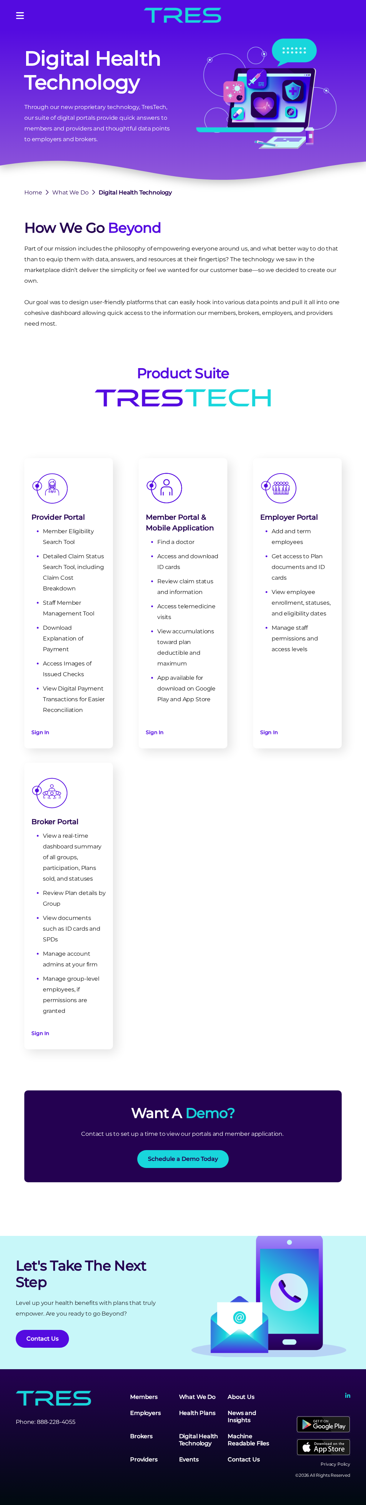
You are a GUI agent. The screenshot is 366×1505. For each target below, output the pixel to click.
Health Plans (197, 1413)
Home (33, 192)
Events (189, 1459)
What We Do (70, 192)
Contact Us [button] (42, 1338)
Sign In (40, 732)
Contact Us (243, 1459)
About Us (241, 1396)
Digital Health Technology (198, 1440)
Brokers (141, 1436)
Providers (144, 1459)
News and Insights (242, 1417)
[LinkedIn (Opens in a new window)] (347, 1396)
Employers (145, 1413)
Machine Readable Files (248, 1440)
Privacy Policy (335, 1464)
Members (144, 1396)
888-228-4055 (56, 1422)
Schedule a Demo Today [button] (183, 1158)
